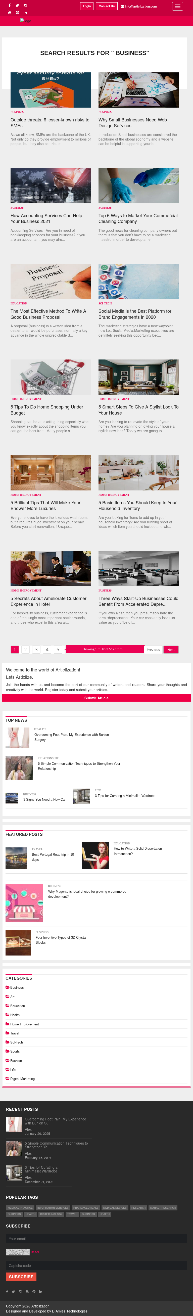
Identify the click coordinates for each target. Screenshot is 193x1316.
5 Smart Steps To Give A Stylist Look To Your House (139, 410)
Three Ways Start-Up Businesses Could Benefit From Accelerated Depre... (138, 601)
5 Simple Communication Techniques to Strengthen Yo (56, 1145)
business (14, 1214)
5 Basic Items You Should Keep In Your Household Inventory (138, 505)
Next (171, 649)
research (138, 1207)
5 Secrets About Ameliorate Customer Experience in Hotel (48, 601)
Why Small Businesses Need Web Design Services (133, 122)
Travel (37, 849)
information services (53, 1207)
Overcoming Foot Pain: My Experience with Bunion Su (55, 1120)
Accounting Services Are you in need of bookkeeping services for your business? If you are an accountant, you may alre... (48, 235)
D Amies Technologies (69, 1310)
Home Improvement (26, 398)
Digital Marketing (22, 1078)
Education (19, 303)
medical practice (20, 1207)
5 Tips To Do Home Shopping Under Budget (47, 410)
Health (40, 729)
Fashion (16, 1060)
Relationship (48, 758)
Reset (35, 1252)
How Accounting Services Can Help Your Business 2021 (46, 218)
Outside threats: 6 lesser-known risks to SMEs (50, 122)
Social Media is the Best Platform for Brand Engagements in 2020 (135, 314)
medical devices (115, 1207)
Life (98, 790)
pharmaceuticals (86, 1207)
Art (12, 996)
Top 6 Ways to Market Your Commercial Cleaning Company (138, 218)
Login (87, 6)
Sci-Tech (105, 303)
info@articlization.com (141, 6)
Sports (15, 1051)
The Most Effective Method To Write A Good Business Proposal (48, 314)
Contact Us (107, 6)
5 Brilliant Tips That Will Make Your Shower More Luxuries (45, 505)
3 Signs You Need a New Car (44, 799)
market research (163, 1207)
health (30, 1214)
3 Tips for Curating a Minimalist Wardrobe (125, 796)
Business (17, 111)
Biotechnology (51, 1214)
